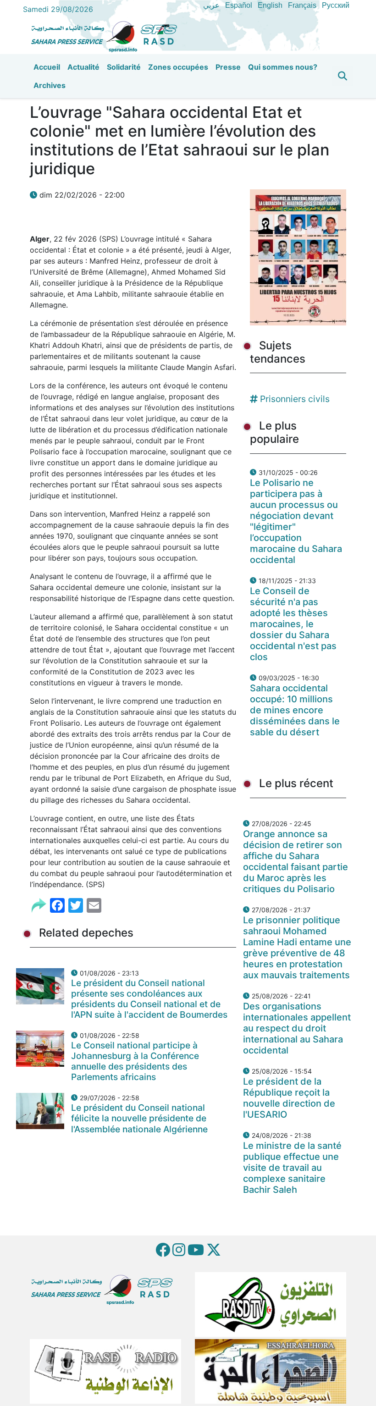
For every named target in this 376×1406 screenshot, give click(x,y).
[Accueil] (108, 35)
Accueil (46, 67)
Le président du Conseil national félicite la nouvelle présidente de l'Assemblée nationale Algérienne (139, 1118)
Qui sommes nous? (282, 67)
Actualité (83, 67)
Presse (228, 67)
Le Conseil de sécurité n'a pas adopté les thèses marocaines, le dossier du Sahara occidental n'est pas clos (293, 623)
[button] (342, 76)
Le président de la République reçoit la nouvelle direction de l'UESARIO (289, 1098)
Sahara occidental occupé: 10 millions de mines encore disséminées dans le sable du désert (295, 710)
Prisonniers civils (295, 398)
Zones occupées (178, 67)
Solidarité (124, 67)
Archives (49, 85)
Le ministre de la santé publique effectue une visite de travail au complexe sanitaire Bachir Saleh (292, 1167)
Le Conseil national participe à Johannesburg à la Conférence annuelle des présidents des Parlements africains (135, 1061)
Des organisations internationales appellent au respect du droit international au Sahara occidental (297, 1028)
